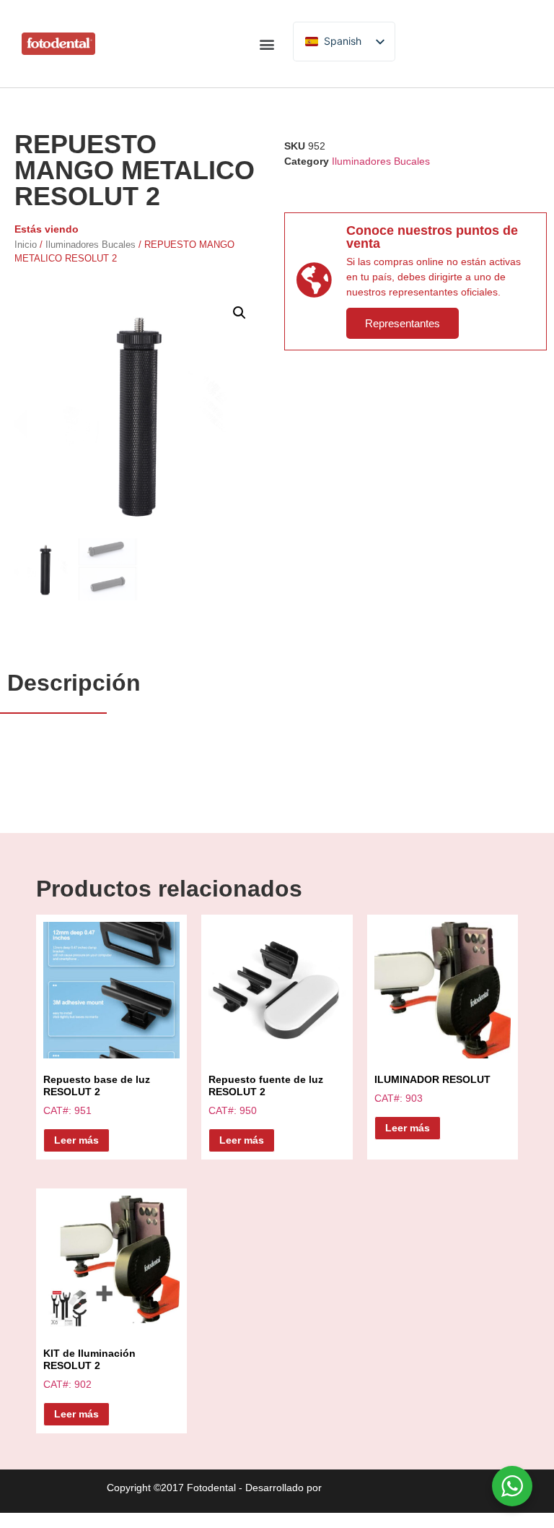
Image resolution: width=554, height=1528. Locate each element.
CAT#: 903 (432, 1089)
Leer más (76, 1140)
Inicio (25, 244)
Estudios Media (386, 1488)
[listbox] (344, 41)
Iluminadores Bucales (90, 244)
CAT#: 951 (96, 1095)
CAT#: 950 (265, 1095)
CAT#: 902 (89, 1368)
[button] (266, 44)
